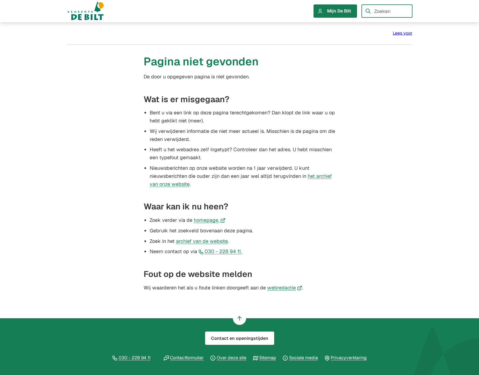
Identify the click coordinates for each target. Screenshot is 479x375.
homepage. (210, 220)
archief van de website (202, 241)
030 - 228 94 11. (223, 251)
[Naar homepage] (91, 11)
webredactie (284, 287)
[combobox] (386, 11)
